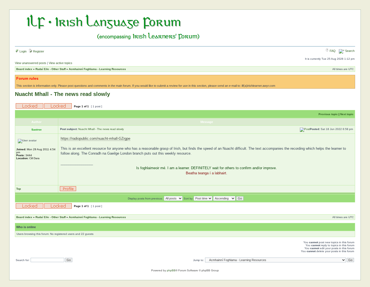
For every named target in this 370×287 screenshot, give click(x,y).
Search (349, 50)
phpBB (171, 270)
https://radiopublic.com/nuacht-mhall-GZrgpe (95, 138)
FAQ (332, 50)
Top (18, 188)
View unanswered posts (30, 63)
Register (38, 51)
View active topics (60, 63)
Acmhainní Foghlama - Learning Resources (97, 69)
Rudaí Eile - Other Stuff (50, 69)
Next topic (346, 114)
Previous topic (328, 114)
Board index (24, 69)
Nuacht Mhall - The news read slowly (62, 94)
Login (23, 51)
